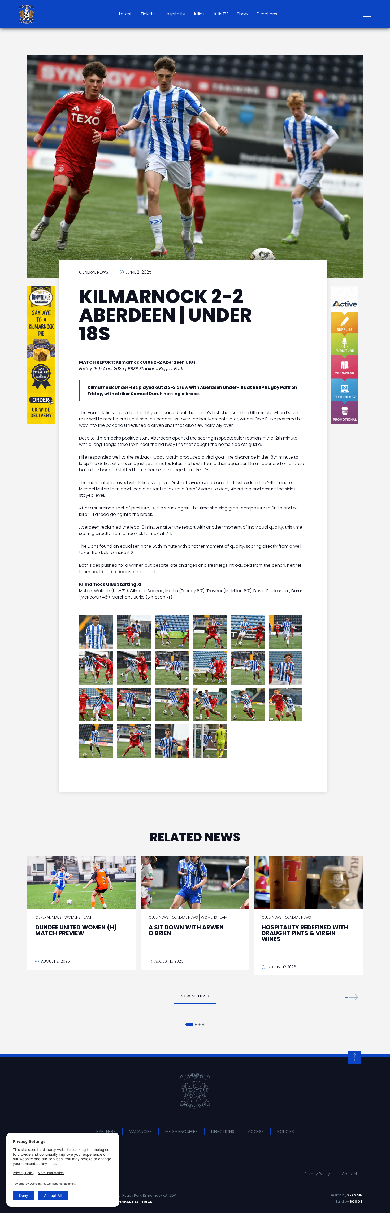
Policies (285, 1131)
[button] (351, 997)
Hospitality (174, 14)
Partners (106, 1131)
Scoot (356, 1201)
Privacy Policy (317, 1173)
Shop (242, 14)
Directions (267, 14)
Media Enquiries (181, 1131)
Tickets (148, 14)
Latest (125, 14)
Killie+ (199, 14)
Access (256, 1131)
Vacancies (140, 1131)
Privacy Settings (135, 1201)
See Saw (355, 1195)
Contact (349, 1173)
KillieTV (221, 14)
